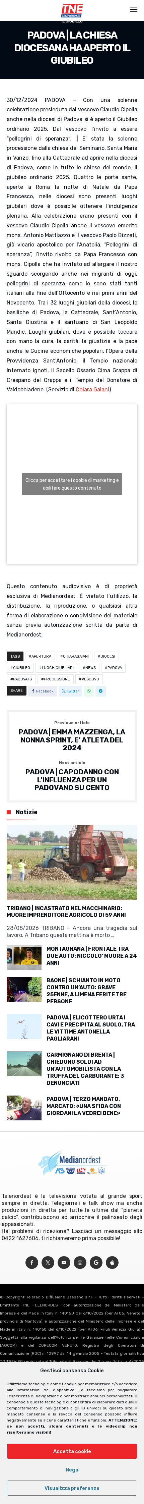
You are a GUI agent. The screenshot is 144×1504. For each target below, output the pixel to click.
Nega (72, 1470)
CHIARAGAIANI (76, 656)
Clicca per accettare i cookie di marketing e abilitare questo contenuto (72, 484)
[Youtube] (64, 1262)
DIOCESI (107, 656)
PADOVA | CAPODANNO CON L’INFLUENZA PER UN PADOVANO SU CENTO (72, 776)
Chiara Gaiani (92, 389)
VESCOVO (90, 679)
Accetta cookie (72, 1451)
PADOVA (114, 668)
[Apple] (112, 1262)
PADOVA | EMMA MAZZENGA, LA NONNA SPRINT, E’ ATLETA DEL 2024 (72, 736)
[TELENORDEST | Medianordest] (72, 4)
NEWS (90, 668)
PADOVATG (22, 679)
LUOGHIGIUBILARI (58, 668)
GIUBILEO (21, 668)
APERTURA (41, 656)
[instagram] (80, 1262)
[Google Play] (96, 1262)
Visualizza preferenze (72, 1488)
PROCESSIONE (57, 679)
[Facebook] (31, 1262)
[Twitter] (48, 1262)
